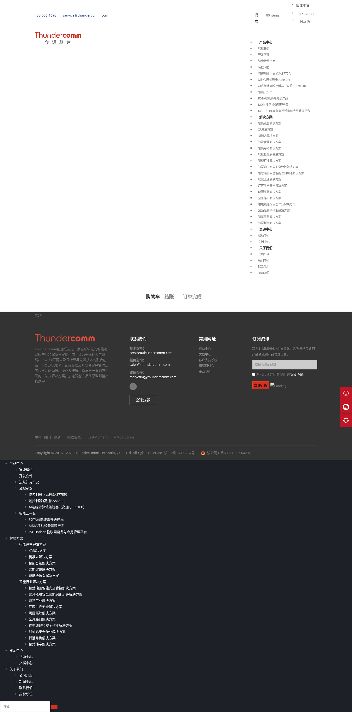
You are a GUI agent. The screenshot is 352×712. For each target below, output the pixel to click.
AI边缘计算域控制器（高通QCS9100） (283, 86)
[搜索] (54, 707)
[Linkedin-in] (133, 386)
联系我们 (264, 267)
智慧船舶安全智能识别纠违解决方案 (281, 173)
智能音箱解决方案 (269, 142)
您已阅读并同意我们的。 (281, 374)
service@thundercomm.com (151, 352)
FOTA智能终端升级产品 (273, 98)
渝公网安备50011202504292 (229, 452)
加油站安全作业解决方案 (274, 211)
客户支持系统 (208, 360)
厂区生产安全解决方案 (272, 186)
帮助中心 (264, 235)
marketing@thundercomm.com (153, 377)
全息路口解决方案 (269, 198)
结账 (169, 296)
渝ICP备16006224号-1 (181, 452)
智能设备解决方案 (269, 123)
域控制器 (264, 67)
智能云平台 (265, 92)
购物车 (153, 296)
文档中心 (264, 242)
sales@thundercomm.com (150, 364)
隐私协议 (296, 374)
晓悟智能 (74, 437)
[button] (143, 400)
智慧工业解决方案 (269, 179)
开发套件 (264, 55)
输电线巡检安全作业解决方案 (276, 204)
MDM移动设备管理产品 (273, 105)
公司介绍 (264, 254)
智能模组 (264, 49)
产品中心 (266, 42)
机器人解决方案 (268, 136)
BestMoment (96, 437)
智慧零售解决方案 (269, 217)
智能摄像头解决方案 (271, 154)
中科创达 (41, 437)
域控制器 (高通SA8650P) (274, 80)
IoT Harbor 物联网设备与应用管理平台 (284, 111)
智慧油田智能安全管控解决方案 (278, 167)
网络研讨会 (206, 365)
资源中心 (266, 229)
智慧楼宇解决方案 (269, 223)
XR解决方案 (265, 130)
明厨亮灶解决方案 (269, 192)
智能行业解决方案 (269, 161)
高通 (56, 437)
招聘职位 (264, 273)
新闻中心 (264, 260)
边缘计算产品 (266, 61)
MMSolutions (123, 437)
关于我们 (266, 247)
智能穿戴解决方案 (269, 148)
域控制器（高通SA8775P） (275, 73)
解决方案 (266, 117)
